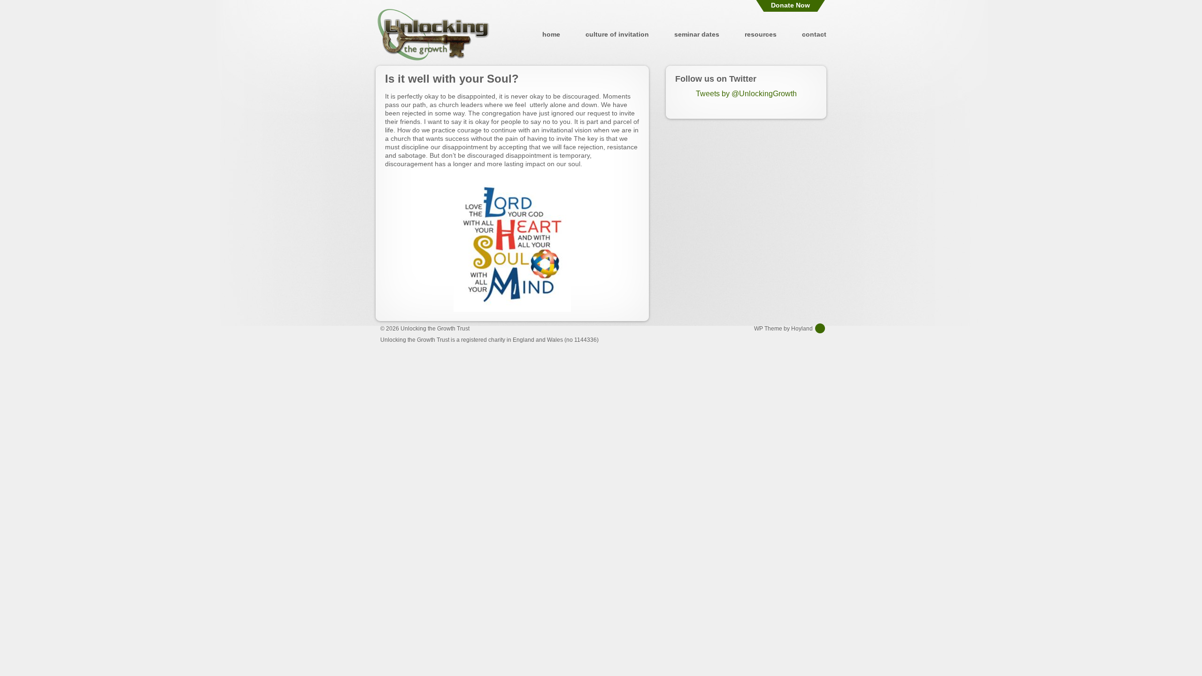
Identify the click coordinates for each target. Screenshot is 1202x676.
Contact (814, 34)
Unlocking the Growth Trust (433, 34)
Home (551, 34)
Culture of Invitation (617, 34)
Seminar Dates (696, 34)
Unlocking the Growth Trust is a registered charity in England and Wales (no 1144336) (489, 340)
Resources (761, 34)
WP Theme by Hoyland (783, 328)
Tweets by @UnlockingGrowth (746, 94)
